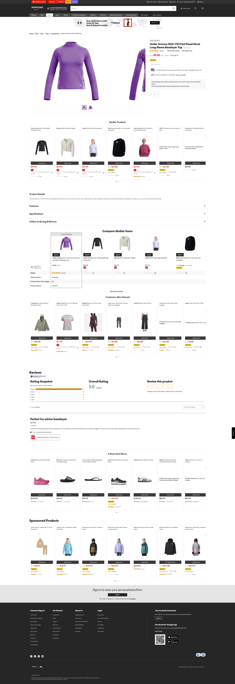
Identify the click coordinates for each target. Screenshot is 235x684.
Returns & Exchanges (35, 625)
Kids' (37, 33)
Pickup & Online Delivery (36, 618)
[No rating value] (88, 273)
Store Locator (33, 631)
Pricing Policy (101, 628)
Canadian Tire (56, 615)
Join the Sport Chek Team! (81, 621)
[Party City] (74, 2)
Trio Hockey (56, 634)
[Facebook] (31, 656)
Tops (47, 33)
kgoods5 (33, 422)
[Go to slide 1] (84, 107)
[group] (42, 169)
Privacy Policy (101, 615)
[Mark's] (68, 2)
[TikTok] (35, 656)
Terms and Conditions (103, 618)
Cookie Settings (34, 644)
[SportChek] (61, 2)
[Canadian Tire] (52, 2)
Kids (49, 15)
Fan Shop (103, 15)
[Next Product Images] (142, 75)
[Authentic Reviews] (38, 376)
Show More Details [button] (116, 291)
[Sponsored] (117, 23)
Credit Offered (153, 2)
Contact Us (33, 638)
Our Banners (56, 638)
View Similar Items (187, 50)
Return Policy (101, 631)
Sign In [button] (201, 2)
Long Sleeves (54, 33)
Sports (66, 15)
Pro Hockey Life (57, 628)
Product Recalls (34, 641)
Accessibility (101, 625)
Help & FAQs (33, 628)
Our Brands (78, 618)
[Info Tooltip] (177, 55)
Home (31, 33)
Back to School (157, 15)
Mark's (54, 618)
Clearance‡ (153, 60)
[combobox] (195, 407)
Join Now (132, 599)
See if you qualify (181, 75)
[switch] (33, 267)
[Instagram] (39, 656)
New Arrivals (144, 15)
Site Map (100, 621)
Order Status (186, 8)
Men (42, 15)
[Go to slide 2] (90, 107)
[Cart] (202, 8)
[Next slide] (205, 135)
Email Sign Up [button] (164, 2)
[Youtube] (42, 656)
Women (34, 15)
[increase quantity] (157, 94)
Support (173, 2)
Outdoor (93, 15)
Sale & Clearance (131, 15)
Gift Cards (32, 634)
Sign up (159, 618)
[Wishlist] (195, 8)
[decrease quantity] (151, 94)
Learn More (158, 631)
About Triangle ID (79, 625)
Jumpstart (77, 631)
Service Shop (33, 621)
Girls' (42, 33)
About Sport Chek (79, 615)
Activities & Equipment (79, 15)
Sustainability (78, 628)
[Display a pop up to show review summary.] (43, 502)
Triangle (55, 621)
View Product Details (173, 50)
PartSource (55, 625)
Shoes (57, 15)
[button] (174, 8)
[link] (157, 51)
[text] (42, 176)
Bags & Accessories (116, 15)
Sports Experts (56, 631)
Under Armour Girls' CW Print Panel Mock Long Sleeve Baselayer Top (175, 45)
